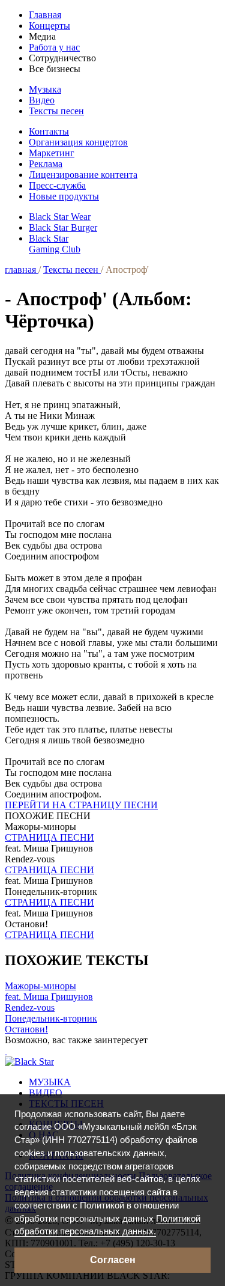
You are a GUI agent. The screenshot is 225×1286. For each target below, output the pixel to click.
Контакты (49, 131)
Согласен (113, 1260)
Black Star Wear (60, 217)
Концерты (49, 25)
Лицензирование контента (83, 174)
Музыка (45, 89)
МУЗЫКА (50, 1082)
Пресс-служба (57, 185)
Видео (42, 100)
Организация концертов (78, 142)
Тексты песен (56, 111)
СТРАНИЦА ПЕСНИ (49, 837)
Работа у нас (54, 47)
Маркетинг (51, 153)
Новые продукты (64, 196)
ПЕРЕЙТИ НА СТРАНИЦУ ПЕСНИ (81, 805)
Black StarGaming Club (54, 243)
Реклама (45, 164)
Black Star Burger (63, 227)
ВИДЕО (45, 1093)
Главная (45, 15)
